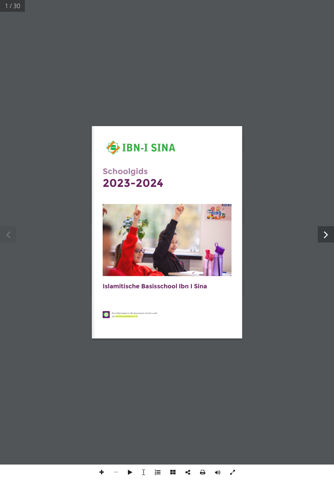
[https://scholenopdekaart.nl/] (126, 316)
